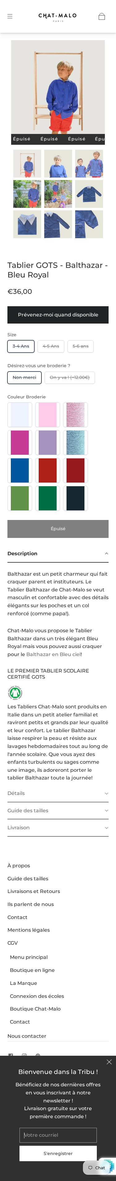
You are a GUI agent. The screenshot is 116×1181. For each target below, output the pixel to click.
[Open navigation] (14, 16)
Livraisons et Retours (33, 891)
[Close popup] (109, 1062)
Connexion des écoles (37, 996)
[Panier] (102, 16)
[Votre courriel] (58, 1135)
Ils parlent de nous (30, 904)
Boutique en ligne (32, 970)
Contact (17, 917)
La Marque (23, 983)
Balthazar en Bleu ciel (53, 654)
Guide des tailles (27, 879)
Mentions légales (28, 930)
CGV (12, 943)
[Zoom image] (58, 88)
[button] (20, 88)
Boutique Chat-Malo (35, 1009)
